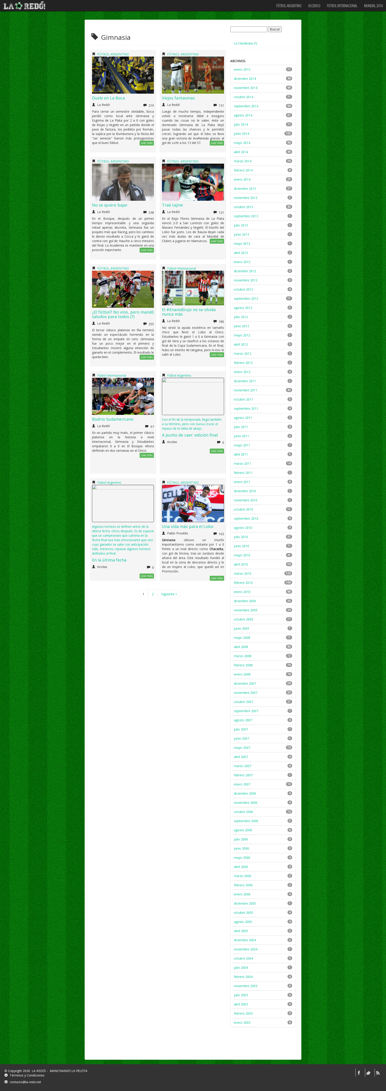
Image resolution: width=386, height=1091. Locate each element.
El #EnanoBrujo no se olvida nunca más (189, 312)
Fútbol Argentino (179, 375)
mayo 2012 (242, 335)
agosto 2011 (243, 418)
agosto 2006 (243, 830)
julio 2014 (241, 124)
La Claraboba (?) (245, 43)
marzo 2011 (242, 463)
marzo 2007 (242, 766)
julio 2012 (241, 317)
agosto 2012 (243, 308)
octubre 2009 (243, 619)
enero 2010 (242, 592)
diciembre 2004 (245, 940)
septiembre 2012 (246, 298)
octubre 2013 (243, 207)
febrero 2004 (243, 977)
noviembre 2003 (245, 986)
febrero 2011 (243, 473)
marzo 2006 (242, 876)
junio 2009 (241, 628)
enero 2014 (242, 179)
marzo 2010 (242, 573)
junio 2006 (241, 848)
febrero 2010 (243, 582)
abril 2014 (241, 152)
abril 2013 (241, 253)
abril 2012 (241, 344)
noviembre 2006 (245, 802)
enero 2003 (242, 1022)
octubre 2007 (243, 702)
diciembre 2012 (245, 271)
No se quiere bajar (110, 205)
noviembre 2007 (245, 692)
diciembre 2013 (245, 188)
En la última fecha (109, 560)
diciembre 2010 (245, 491)
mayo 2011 (242, 445)
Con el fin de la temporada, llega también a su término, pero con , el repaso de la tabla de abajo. (192, 423)
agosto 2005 (243, 922)
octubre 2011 (243, 399)
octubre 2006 (243, 812)
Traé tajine (172, 205)
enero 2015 (242, 69)
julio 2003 (241, 995)
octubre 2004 (243, 958)
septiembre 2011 (246, 408)
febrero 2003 (243, 1013)
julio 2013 (241, 225)
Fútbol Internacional (181, 268)
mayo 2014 (242, 143)
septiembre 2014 (246, 106)
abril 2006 (241, 867)
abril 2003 (241, 1004)
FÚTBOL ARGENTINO (289, 5)
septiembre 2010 (246, 518)
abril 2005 (241, 931)
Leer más (147, 143)
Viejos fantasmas (178, 98)
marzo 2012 (242, 353)
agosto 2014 (243, 115)
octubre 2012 (243, 289)
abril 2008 (241, 647)
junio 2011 (241, 436)
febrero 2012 (243, 363)
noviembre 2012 (245, 280)
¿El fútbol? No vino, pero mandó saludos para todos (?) (123, 314)
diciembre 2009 (245, 601)
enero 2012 (242, 372)
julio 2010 (241, 537)
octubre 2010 (243, 509)
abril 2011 (241, 454)
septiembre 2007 (246, 711)
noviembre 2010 (245, 500)
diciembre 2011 (245, 381)
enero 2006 (242, 894)
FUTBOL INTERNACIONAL (342, 5)
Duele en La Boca (108, 98)
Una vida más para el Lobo (187, 526)
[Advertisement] (264, 1047)
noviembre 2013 (245, 198)
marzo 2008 (242, 656)
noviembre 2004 (245, 949)
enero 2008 (242, 674)
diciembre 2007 (245, 683)
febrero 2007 (243, 775)
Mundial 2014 (373, 5)
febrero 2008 (243, 665)
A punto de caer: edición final (190, 435)
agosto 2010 (243, 527)
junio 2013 (241, 234)
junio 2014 (241, 133)
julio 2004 (241, 967)
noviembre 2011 (245, 390)
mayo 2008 (242, 637)
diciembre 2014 (245, 78)
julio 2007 (241, 729)
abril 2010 (241, 564)
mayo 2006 (242, 857)
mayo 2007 (242, 747)
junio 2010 (241, 546)
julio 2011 (241, 427)
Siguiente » (169, 594)
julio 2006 (241, 839)
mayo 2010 (242, 555)
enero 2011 (242, 482)
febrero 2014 (243, 170)
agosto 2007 (243, 720)
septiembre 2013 (246, 216)
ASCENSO (314, 5)
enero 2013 (242, 262)
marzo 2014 (242, 161)
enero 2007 (242, 784)
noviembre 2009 (245, 610)
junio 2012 (241, 326)
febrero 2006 (243, 885)
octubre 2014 (243, 97)
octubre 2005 (243, 912)
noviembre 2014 (245, 88)
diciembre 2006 (245, 793)
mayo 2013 (242, 243)
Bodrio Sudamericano (113, 419)
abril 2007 (241, 757)
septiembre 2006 (246, 821)
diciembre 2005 (245, 903)
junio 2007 (241, 738)
